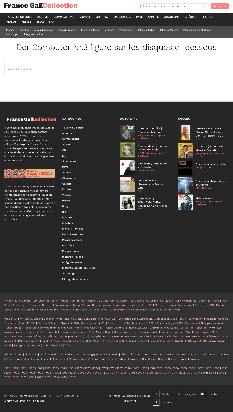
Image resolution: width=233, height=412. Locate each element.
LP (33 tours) (146, 170)
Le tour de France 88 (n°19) (197, 327)
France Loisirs (169, 327)
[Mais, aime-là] (185, 202)
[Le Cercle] (156, 402)
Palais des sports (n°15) (175, 332)
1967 (39, 368)
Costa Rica (158, 354)
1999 (73, 372)
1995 (40, 372)
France (224, 354)
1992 (16, 372)
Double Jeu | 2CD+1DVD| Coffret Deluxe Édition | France (152, 202)
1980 (144, 368)
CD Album (122, 300)
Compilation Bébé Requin (170, 318)
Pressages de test (48, 309)
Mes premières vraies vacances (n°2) (136, 332)
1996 (48, 372)
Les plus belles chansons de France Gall (150, 184)
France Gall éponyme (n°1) (39, 327)
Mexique (74, 358)
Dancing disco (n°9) (93, 323)
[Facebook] (156, 394)
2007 (141, 372)
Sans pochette (82, 309)
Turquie (182, 358)
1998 (65, 372)
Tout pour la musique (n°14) (31, 345)
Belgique (92, 354)
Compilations (63, 305)
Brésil (103, 354)
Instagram (190, 394)
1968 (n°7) (10, 318)
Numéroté (201, 305)
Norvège (86, 358)
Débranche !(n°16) (119, 323)
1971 (71, 368)
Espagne (186, 354)
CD (139, 191)
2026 (73, 377)
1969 (56, 368)
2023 (48, 377)
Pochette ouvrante (23, 309)
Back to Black (73, 318)
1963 (7, 368)
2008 (150, 372)
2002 (98, 372)
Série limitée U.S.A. (161, 340)
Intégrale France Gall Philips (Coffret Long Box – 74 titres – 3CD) (210, 132)
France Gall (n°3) (68, 327)
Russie (152, 358)
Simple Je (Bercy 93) (188, 340)
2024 (57, 377)
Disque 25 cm (81, 305)
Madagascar (59, 358)
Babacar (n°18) (53, 318)
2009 (158, 372)
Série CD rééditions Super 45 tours (126, 340)
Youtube (212, 394)
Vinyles (8, 300)
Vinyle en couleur (137, 309)
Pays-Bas (99, 358)
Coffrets (47, 305)
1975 (103, 368)
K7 (175, 300)
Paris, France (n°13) (204, 332)
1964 (15, 368)
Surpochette (117, 309)
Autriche (80, 354)
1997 (56, 372)
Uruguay (194, 358)
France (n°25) (12, 327)
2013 (190, 372)
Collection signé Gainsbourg (136, 318)
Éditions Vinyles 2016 (170, 323)
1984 (176, 368)
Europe (213, 354)
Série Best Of (94, 340)
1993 (24, 372)
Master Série (103, 332)
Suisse (172, 358)
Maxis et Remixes (165, 305)
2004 (115, 372)
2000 (81, 372)
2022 (40, 377)
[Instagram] (179, 394)
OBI (211, 305)
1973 (87, 368)
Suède (162, 358)
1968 (48, 368)
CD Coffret (137, 300)
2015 (205, 372)
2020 (23, 377)
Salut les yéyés (51, 340)
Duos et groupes (102, 305)
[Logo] (68, 5)
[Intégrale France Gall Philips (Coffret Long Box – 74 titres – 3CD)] (185, 132)
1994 (32, 372)
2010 (167, 372)
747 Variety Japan (30, 318)
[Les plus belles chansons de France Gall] (127, 184)
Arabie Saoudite (49, 354)
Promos (66, 309)
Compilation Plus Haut (202, 318)
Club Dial (110, 318)
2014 (197, 372)
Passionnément (13, 336)
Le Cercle (167, 402)
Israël (18, 358)
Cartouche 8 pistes (28, 305)
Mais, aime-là (204, 198)
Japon (36, 358)
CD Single (152, 300)
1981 (152, 368)
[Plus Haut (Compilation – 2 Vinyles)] (127, 167)
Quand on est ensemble (127, 336)
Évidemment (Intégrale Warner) (204, 323)
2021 (31, 377)
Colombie (134, 354)
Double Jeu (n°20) (143, 323)
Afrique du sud (13, 354)
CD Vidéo (165, 300)
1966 (31, 368)
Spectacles (100, 309)
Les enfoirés (34, 332)
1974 (95, 368)
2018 (7, 377)
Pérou (110, 358)
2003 (106, 372)
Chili (123, 354)
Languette (133, 305)
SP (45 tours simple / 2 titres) (151, 137)
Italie (27, 358)
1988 (208, 368)
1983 (168, 368)
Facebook (167, 394)
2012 (182, 372)
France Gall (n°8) (114, 327)
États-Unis (200, 354)
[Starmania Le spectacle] (185, 168)
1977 (120, 368)
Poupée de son (100, 336)
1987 (200, 368)
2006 (132, 372)
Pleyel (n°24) (33, 336)
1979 (136, 368)
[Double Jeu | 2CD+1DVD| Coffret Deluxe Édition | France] (127, 202)
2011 (174, 372)
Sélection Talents (73, 340)
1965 (23, 368)
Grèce (9, 358)
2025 (65, 377)
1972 (79, 368)
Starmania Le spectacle (211, 164)
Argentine (67, 354)
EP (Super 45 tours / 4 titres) (210, 155)
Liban (46, 358)
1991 (8, 372)
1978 (128, 368)
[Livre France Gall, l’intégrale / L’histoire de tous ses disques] (29, 173)
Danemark (173, 354)
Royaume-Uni (138, 358)
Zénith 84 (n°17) (60, 345)
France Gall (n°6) (91, 327)
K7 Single (200, 300)
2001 (89, 372)
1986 (192, 368)
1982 (160, 368)
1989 (216, 368)
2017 (221, 372)
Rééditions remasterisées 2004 (186, 336)
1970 (64, 368)
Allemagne (31, 354)
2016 (213, 372)
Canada (113, 354)
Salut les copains (28, 340)
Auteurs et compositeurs (165, 309)
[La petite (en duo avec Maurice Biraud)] (185, 150)
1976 (111, 368)
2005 (124, 372)
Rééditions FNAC (154, 336)
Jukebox (120, 305)
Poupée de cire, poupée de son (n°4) (66, 336)
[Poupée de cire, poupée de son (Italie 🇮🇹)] (127, 150)
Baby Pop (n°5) (93, 318)
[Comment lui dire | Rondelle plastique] (127, 132)
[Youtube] (202, 394)
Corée (145, 354)
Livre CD (147, 305)
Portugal (122, 358)
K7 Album (186, 300)
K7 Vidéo (213, 300)
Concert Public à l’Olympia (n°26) (58, 323)
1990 (225, 368)
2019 (15, 377)
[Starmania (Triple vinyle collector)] (185, 185)
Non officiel (185, 305)
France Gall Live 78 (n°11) (143, 327)
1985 (184, 368)
